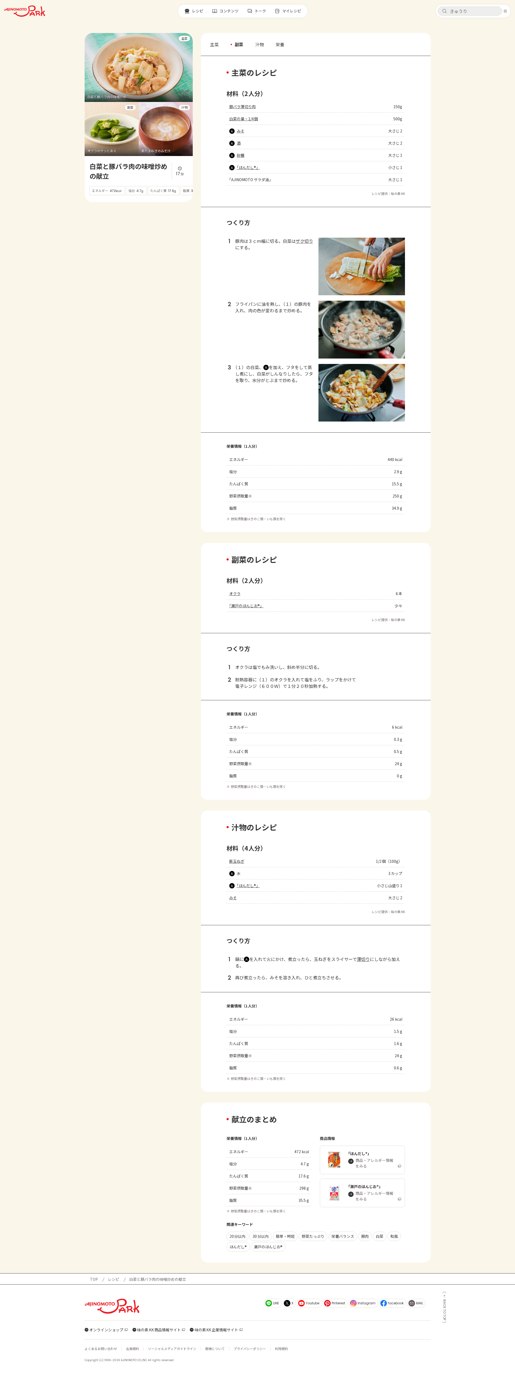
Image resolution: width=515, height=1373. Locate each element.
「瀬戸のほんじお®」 (246, 605)
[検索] (444, 11)
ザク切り (304, 241)
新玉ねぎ (236, 861)
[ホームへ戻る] (24, 11)
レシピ (113, 1279)
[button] (470, 11)
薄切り (363, 959)
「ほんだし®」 (248, 167)
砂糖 (240, 155)
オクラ (235, 593)
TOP (94, 1279)
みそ (240, 131)
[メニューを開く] (505, 11)
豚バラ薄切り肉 (242, 106)
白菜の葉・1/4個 (243, 118)
